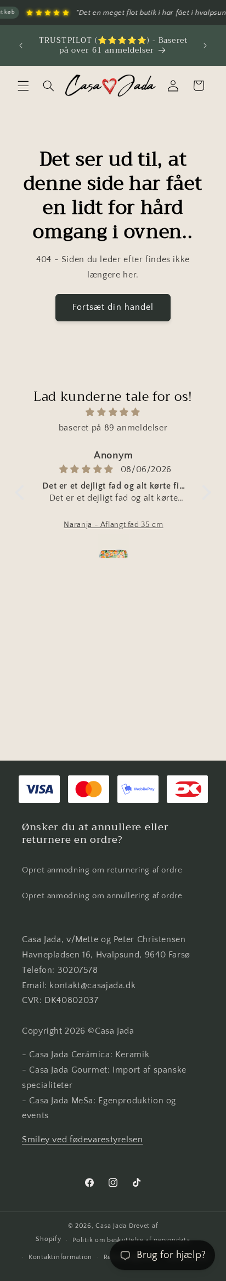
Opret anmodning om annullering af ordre (102, 896)
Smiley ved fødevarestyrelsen (82, 1139)
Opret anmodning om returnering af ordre (102, 870)
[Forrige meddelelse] (21, 45)
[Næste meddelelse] (205, 45)
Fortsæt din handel (113, 307)
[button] (23, 85)
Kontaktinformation (60, 1257)
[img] (113, 413)
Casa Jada (111, 1225)
